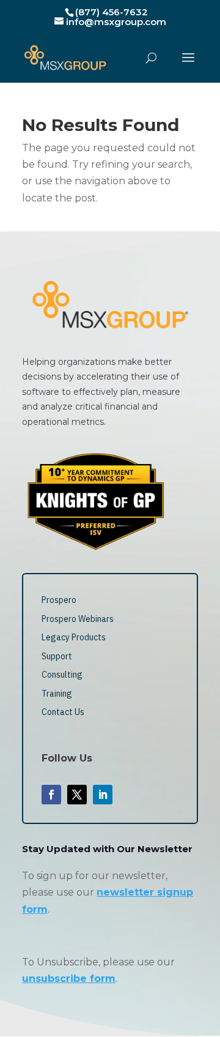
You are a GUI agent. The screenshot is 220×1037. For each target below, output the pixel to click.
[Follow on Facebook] (51, 794)
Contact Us (63, 711)
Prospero (59, 599)
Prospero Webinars (78, 618)
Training (57, 693)
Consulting (62, 674)
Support (57, 656)
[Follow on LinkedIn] (102, 794)
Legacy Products (74, 637)
